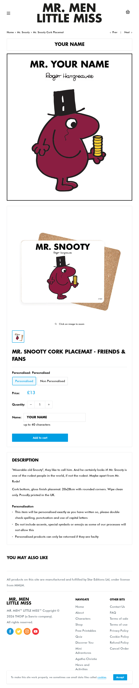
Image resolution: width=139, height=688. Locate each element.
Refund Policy (119, 642)
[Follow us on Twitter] (18, 631)
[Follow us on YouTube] (35, 631)
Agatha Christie (86, 659)
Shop (79, 624)
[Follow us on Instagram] (27, 631)
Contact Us (117, 606)
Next (127, 32)
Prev (114, 32)
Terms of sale (119, 618)
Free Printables (85, 630)
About (79, 612)
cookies (101, 677)
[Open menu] (8, 13)
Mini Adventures (83, 651)
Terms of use (118, 624)
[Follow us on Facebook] (10, 631)
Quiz (78, 636)
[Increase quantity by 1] (48, 404)
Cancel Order (119, 648)
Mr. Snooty (23, 32)
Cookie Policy (119, 636)
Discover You (84, 642)
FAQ (113, 612)
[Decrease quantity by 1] (30, 404)
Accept (120, 677)
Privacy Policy (119, 630)
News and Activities (82, 667)
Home (10, 32)
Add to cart (40, 437)
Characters (83, 618)
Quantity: (18, 404)
